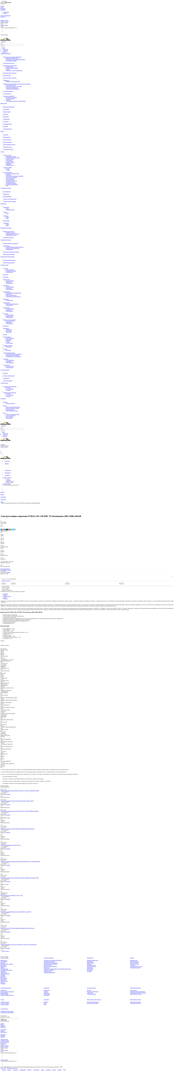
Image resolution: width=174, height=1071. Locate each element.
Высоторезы (3, 979)
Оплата (5, 597)
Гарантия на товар (5, 1041)
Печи (45, 1004)
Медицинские (90, 968)
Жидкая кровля (133, 960)
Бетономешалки (4, 992)
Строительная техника (6, 988)
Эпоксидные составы (135, 967)
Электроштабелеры (91, 994)
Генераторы (46, 988)
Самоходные (90, 992)
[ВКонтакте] (1, 529)
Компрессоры (90, 957)
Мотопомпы (3, 966)
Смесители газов (48, 971)
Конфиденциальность (12, 1068)
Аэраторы (3, 975)
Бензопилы (3, 977)
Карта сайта (3, 1068)
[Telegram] (14, 529)
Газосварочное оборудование (50, 962)
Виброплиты (4, 990)
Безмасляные (90, 961)
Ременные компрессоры (92, 960)
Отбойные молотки (5, 973)
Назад (7, 479)
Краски (132, 957)
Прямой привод (90, 962)
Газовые (46, 991)
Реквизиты (3, 1034)
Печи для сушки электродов (50, 966)
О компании (6, 12)
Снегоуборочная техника (6, 970)
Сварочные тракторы (49, 970)
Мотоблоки (3, 965)
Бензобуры (3, 976)
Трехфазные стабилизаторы (7, 1011)
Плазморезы (46, 967)
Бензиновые (90, 967)
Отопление (46, 999)
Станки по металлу (5, 1002)
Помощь (2, 1037)
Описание (5, 593)
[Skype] (13, 529)
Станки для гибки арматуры (7, 991)
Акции (2, 1023)
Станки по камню (5, 1004)
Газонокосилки (4, 981)
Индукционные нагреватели (50, 964)
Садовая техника (4, 957)
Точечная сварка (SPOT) (49, 972)
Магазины (3, 1035)
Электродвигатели (91, 966)
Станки (2, 999)
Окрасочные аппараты (135, 988)
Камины (46, 1002)
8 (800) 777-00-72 (4, 20)
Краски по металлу (134, 964)
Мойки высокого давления (7, 964)
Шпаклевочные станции (136, 994)
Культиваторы (4, 961)
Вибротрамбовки (4, 994)
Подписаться (3, 1019)
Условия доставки (5, 1040)
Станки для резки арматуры (7, 995)
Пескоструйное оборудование (94, 999)
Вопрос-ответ (4, 1043)
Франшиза (3, 1026)
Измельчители (4, 960)
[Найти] (4, 46)
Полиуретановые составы (136, 966)
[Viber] (9, 529)
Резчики (2, 982)
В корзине (8, 572)
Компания (3, 1027)
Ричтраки (89, 990)
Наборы (2, 967)
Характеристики (7, 596)
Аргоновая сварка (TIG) (49, 961)
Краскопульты (133, 990)
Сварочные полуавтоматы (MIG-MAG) (53, 960)
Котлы (45, 1003)
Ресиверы (89, 971)
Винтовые (89, 964)
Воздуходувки (4, 978)
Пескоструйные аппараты (93, 1002)
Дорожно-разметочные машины (137, 991)
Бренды (2, 1024)
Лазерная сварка (47, 965)
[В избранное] (2, 525)
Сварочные (46, 995)
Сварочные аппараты (49, 957)
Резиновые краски (134, 961)
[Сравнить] (2, 526)
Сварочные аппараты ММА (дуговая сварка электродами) (57, 968)
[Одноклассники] (3, 529)
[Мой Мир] (5, 529)
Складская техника (91, 988)
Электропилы (4, 972)
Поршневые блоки (91, 965)
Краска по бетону (134, 962)
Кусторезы (3, 962)
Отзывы (5, 13)
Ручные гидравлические (92, 991)
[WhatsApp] (11, 529)
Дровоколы (3, 983)
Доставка (5, 598)
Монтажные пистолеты (135, 999)
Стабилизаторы (4, 1008)
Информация (4, 1032)
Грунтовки (132, 965)
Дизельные (46, 992)
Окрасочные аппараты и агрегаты (138, 992)
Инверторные (47, 994)
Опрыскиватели (4, 968)
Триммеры (3, 971)
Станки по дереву (5, 1003)
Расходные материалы (135, 1002)
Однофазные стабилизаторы (7, 1012)
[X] (7, 529)
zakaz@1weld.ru (4, 25)
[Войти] (1, 450)
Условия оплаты (4, 1039)
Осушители (89, 970)
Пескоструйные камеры (92, 1003)
